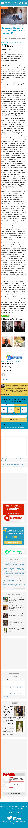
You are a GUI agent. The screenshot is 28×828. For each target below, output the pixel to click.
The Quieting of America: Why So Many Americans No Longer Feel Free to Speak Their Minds (13, 564)
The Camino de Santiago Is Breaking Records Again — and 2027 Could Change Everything (17, 599)
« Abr (4, 696)
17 (23, 687)
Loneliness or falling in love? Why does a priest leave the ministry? (16, 614)
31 (23, 693)
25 (4, 693)
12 (7, 687)
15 (17, 687)
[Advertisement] (14, 448)
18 (4, 690)
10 (23, 685)
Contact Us (20, 809)
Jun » (7, 696)
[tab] (8, 774)
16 (20, 687)
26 (7, 693)
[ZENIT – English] (8, 3)
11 (4, 687)
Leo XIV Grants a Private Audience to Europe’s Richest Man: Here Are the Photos (16, 607)
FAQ (7, 806)
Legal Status (8, 809)
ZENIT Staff (16, 42)
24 (23, 690)
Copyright (14, 809)
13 (10, 687)
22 (17, 690)
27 (10, 693)
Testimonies (4, 8)
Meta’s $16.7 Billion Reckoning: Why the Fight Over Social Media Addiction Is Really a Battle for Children (14, 570)
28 (14, 693)
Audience (11, 806)
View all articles (5, 379)
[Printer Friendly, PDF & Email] (5, 316)
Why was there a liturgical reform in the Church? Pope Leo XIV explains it (17, 622)
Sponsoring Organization (21, 806)
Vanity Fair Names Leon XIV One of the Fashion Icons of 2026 (16, 629)
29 (17, 693)
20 (10, 690)
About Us (2, 806)
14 (14, 687)
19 (7, 690)
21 (14, 690)
